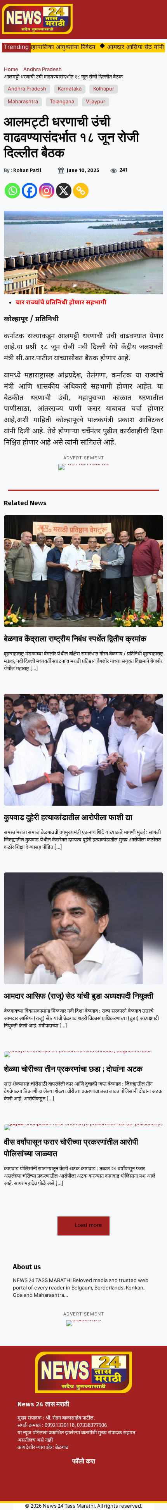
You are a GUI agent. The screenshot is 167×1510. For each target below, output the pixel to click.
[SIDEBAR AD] (83, 1323)
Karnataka (70, 89)
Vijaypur (95, 102)
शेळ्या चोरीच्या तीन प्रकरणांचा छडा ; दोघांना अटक (73, 1069)
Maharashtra (23, 102)
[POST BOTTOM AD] (83, 467)
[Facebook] (29, 190)
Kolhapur (103, 89)
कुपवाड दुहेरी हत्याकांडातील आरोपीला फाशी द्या (68, 817)
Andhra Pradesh (42, 69)
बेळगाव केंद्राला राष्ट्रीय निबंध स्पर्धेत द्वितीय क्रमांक (75, 638)
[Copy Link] (81, 190)
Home (11, 69)
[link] (35, 1470)
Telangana (62, 102)
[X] (63, 190)
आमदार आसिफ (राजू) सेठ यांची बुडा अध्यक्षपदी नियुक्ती (78, 996)
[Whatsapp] (12, 190)
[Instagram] (46, 190)
